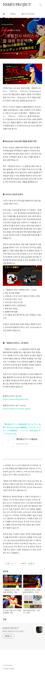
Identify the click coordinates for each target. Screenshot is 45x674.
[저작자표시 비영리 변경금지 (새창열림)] (31, 564)
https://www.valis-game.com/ (16, 399)
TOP (40, 666)
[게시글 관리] (14, 563)
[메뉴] (40, 4)
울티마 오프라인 (28, 13)
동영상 (13, 13)
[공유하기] (11, 563)
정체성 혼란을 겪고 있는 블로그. (13, 631)
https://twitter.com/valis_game (16, 408)
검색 (35, 5)
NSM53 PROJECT (17, 4)
